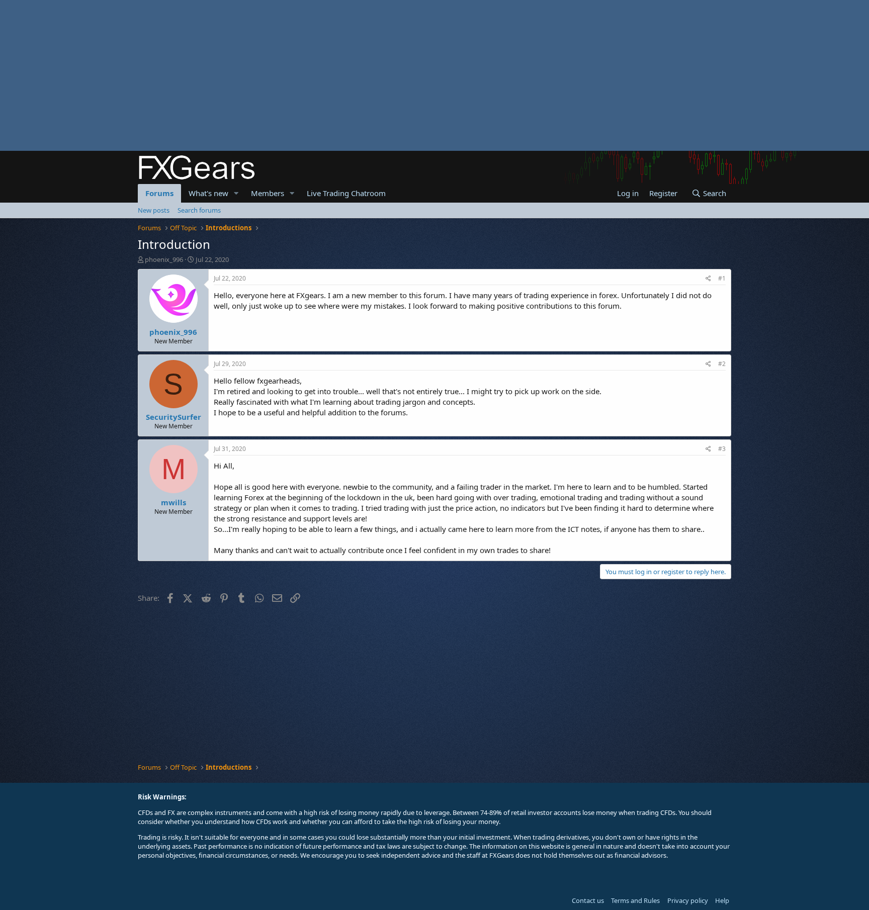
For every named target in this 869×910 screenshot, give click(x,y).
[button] (236, 193)
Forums (159, 193)
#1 (722, 278)
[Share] (708, 279)
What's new (208, 193)
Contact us (588, 900)
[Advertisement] (301, 75)
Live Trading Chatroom (346, 193)
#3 (722, 448)
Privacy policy (687, 900)
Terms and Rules (635, 900)
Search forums (199, 210)
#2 (722, 363)
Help (722, 900)
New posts (153, 210)
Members (267, 193)
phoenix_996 (164, 259)
